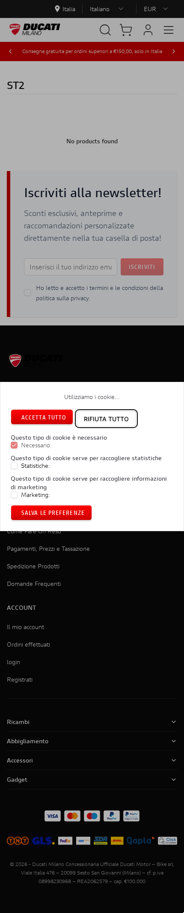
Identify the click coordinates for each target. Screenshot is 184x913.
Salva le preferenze (53, 512)
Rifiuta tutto (106, 419)
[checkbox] (14, 445)
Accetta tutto (43, 417)
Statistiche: (35, 466)
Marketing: (35, 495)
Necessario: (36, 446)
